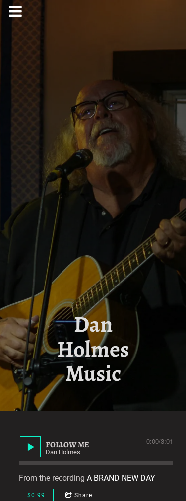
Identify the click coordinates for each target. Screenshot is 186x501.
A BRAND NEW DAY (121, 478)
